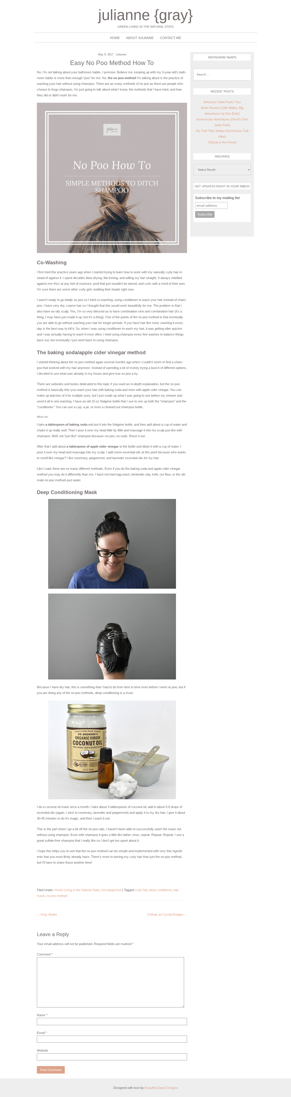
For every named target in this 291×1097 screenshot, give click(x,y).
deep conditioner (160, 890)
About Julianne (140, 38)
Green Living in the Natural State (77, 890)
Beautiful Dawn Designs (161, 1088)
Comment (45, 954)
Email (42, 1033)
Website (42, 1050)
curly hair (141, 890)
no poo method (56, 896)
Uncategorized (111, 890)
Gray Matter (47, 914)
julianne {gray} (145, 15)
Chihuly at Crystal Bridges (167, 914)
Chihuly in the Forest (222, 142)
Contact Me (170, 38)
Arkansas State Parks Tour (222, 102)
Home (115, 38)
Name (42, 1015)
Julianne (121, 54)
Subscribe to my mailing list (217, 198)
